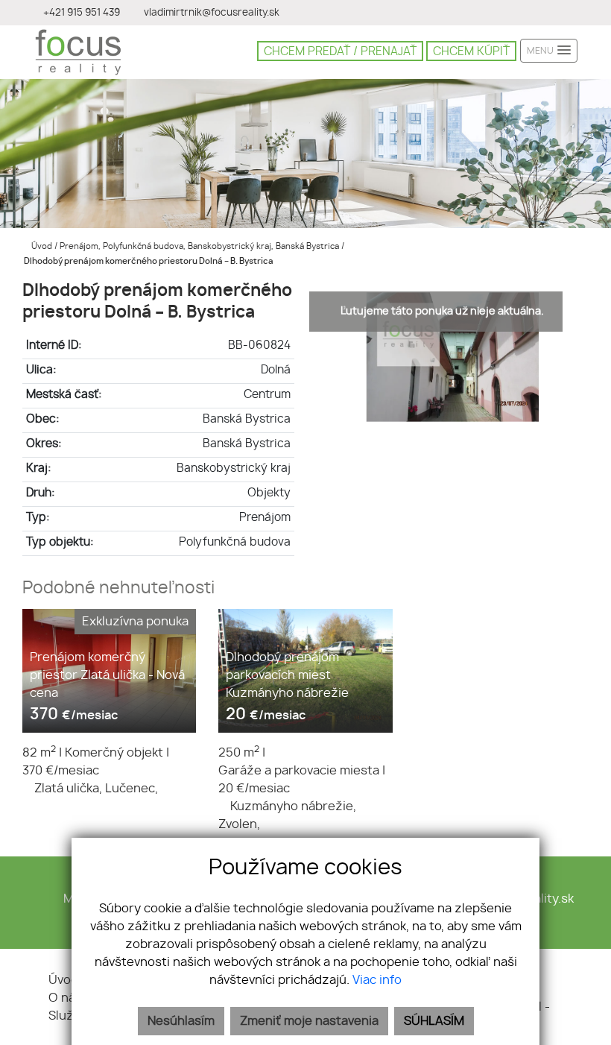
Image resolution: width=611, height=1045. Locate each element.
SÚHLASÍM (434, 1021)
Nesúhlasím (181, 1021)
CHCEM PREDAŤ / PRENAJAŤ (340, 51)
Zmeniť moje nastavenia (309, 1021)
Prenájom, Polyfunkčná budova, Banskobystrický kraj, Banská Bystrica (200, 246)
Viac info (377, 980)
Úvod (40, 246)
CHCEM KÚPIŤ (471, 51)
